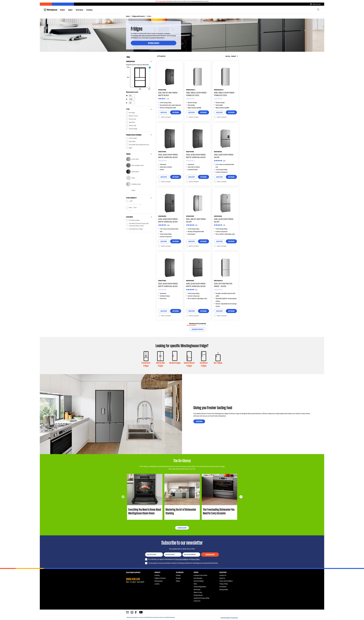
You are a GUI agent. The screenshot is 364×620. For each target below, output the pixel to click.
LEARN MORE (199, 421)
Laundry (157, 584)
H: (126, 99)
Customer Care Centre (200, 575)
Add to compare (166, 117)
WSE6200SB (190, 216)
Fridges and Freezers (138, 16)
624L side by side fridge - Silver (196, 220)
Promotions (89, 10)
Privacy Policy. (195, 559)
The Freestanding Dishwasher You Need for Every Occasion (219, 511)
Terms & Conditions (225, 617)
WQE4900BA (190, 280)
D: (126, 103)
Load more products (198, 329)
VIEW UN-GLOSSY (182, 528)
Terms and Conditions (181, 559)
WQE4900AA (218, 216)
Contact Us (197, 601)
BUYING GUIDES (153, 43)
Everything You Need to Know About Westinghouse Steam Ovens (144, 511)
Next (240, 496)
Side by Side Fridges (160, 364)
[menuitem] (62, 10)
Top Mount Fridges (204, 364)
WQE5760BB (190, 151)
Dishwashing (158, 581)
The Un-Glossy (79, 10)
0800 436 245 (133, 579)
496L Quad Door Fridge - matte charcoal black (196, 284)
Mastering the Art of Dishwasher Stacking (181, 511)
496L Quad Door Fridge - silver (224, 220)
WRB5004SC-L (190, 90)
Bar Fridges (218, 362)
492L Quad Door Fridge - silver (224, 155)
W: (127, 95)
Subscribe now (210, 554)
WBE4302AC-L (218, 280)
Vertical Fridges (174, 362)
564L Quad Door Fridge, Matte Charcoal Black (168, 155)
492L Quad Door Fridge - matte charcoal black (168, 220)
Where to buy (316, 4)
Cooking (157, 575)
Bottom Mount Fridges (189, 364)
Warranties (197, 589)
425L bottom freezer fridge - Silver (223, 284)
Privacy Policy (234, 617)
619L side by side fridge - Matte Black (168, 93)
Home (128, 16)
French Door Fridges (146, 364)
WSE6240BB (162, 90)
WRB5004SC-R (218, 90)
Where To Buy (198, 592)
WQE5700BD (162, 280)
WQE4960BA (162, 216)
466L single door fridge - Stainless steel (196, 93)
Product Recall (162, 1)
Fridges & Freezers (160, 578)
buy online (176, 112)
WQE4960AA (218, 151)
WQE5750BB (162, 151)
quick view (163, 112)
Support (70, 10)
